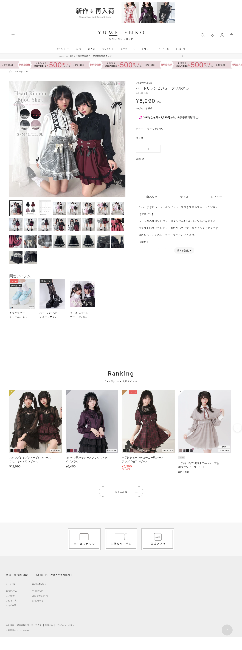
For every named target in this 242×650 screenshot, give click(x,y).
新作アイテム (11, 591)
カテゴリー (126, 49)
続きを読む (183, 250)
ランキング (108, 49)
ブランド (61, 49)
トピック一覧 (162, 49)
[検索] (203, 35)
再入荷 (91, 49)
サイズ (184, 196)
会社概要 (10, 625)
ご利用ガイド (37, 591)
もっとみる (121, 491)
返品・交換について (40, 596)
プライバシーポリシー (66, 625)
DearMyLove (144, 82)
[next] (237, 428)
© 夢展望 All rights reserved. (18, 630)
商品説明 (152, 196)
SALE (145, 49)
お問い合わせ (37, 601)
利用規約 (49, 625)
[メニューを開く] (13, 35)
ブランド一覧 (11, 601)
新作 (78, 49)
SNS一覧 (181, 49)
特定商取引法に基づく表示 (29, 625)
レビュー (216, 196)
